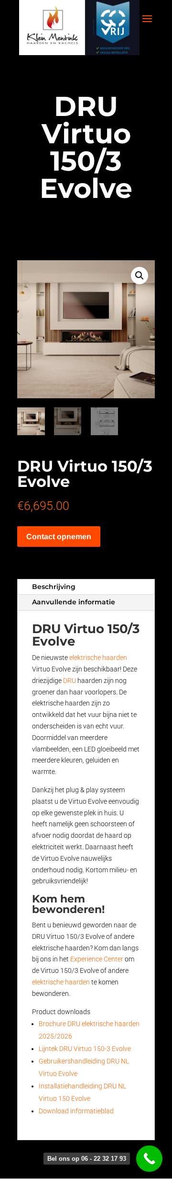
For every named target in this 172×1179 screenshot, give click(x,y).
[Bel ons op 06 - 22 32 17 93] (149, 1158)
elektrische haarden (98, 657)
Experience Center (96, 959)
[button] (139, 275)
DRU (69, 680)
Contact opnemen (58, 536)
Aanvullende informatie (73, 602)
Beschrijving (53, 586)
